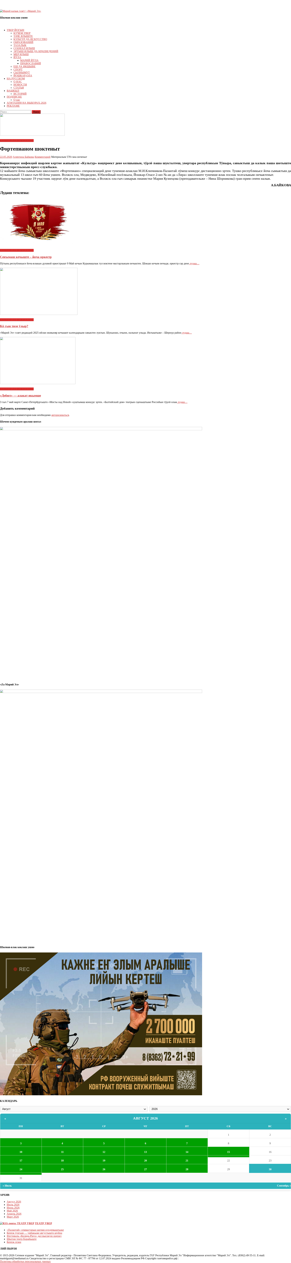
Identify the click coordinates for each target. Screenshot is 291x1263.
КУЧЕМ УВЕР (21, 33)
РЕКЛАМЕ (13, 105)
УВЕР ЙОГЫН (15, 30)
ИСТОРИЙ (20, 93)
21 (187, 1160)
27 (145, 1169)
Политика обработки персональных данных (25, 1261)
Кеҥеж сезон (14, 1242)
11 (62, 1152)
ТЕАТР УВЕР (43, 1223)
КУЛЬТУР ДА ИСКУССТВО (30, 39)
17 (21, 1160)
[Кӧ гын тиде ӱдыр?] (145, 292)
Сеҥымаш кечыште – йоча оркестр (26, 257)
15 (228, 1152)
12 (104, 1152)
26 (104, 1169)
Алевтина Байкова (23, 156)
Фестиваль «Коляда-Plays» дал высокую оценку (34, 1236)
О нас (16, 99)
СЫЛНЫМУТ (21, 72)
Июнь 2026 (13, 1207)
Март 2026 (13, 1216)
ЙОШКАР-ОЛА (22, 75)
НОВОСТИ (20, 84)
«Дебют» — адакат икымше (20, 395)
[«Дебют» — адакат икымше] (145, 361)
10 (21, 1152)
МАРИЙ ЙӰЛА (29, 60)
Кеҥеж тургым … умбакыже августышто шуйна (34, 1233)
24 (21, 1169)
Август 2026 (145, 1118)
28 (187, 1169)
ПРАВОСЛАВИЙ (30, 63)
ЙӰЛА (17, 57)
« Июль (7, 1185)
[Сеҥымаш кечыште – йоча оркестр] (145, 222)
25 (62, 1169)
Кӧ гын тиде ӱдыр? (14, 326)
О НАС (17, 81)
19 (104, 1160)
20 (145, 1160)
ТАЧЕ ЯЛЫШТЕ (23, 36)
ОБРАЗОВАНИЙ (23, 42)
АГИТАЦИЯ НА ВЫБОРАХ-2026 (26, 102)
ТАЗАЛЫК (19, 45)
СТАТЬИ (18, 87)
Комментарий (43, 156)
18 (62, 1160)
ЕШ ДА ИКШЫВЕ (24, 66)
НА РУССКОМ (16, 78)
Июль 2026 (13, 1204)
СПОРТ (18, 69)
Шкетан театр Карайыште (22, 1239)
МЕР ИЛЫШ (21, 54)
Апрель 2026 (14, 1213)
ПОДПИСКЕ (14, 96)
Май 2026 (12, 1210)
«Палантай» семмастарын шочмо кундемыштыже (35, 1229)
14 (187, 1152)
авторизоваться (60, 415)
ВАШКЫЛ (13, 90)
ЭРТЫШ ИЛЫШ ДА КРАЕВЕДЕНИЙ (35, 51)
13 (145, 1152)
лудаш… (194, 263)
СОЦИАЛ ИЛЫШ (24, 48)
